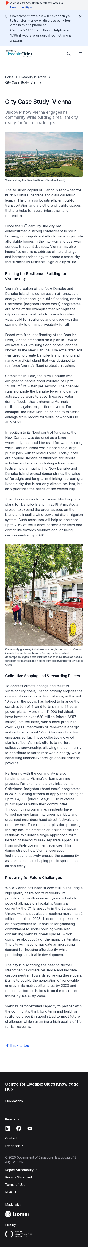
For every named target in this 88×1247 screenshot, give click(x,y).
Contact (11, 1138)
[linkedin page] (7, 1128)
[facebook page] (18, 1128)
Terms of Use (15, 1185)
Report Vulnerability (19, 1170)
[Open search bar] (69, 54)
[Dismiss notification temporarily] (80, 16)
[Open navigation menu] (80, 54)
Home (9, 77)
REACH (10, 1192)
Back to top (19, 1045)
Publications (14, 1101)
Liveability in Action (32, 77)
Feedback (12, 1146)
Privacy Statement (18, 1177)
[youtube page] (29, 1128)
